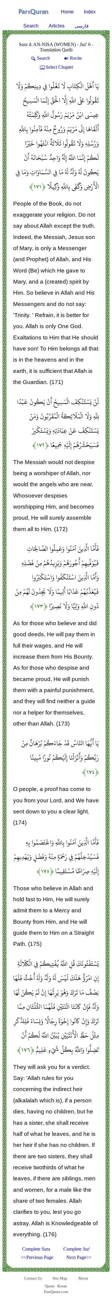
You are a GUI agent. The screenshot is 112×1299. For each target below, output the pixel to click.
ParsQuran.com (56, 1291)
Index (90, 11)
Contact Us (33, 1278)
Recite (76, 58)
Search (31, 25)
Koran (62, 1286)
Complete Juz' (76, 1248)
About (83, 1278)
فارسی (82, 25)
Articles (57, 25)
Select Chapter (59, 67)
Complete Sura (36, 1248)
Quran (50, 1286)
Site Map (60, 1278)
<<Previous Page (37, 1257)
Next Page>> (78, 1257)
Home (67, 11)
